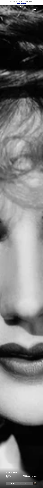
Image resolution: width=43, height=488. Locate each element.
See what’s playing (21, 3)
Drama (7, 477)
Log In (36, 6)
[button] (6, 6)
